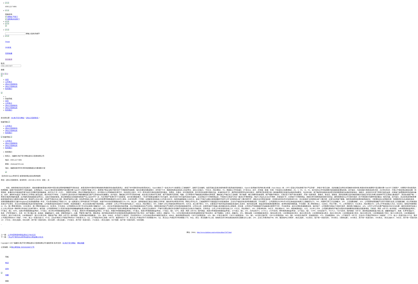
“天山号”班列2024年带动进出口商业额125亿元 (25, 237)
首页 (7, 80)
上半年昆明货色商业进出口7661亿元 (22, 235)
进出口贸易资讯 (11, 84)
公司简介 (8, 82)
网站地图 (80, 243)
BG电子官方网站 (17, 118)
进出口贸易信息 (11, 86)
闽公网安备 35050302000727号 (22, 247)
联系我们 (8, 89)
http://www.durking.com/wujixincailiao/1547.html (214, 232)
